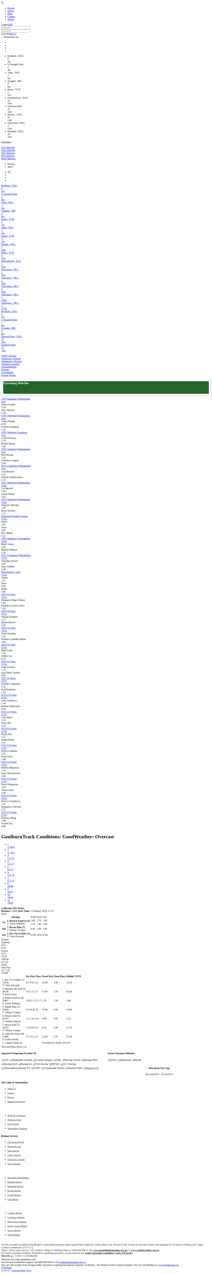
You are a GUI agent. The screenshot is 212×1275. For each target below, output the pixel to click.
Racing (10, 8)
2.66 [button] (3, 709)
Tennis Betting (13, 1235)
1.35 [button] (3, 670)
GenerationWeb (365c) (22, 1270)
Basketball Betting (15, 1186)
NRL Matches (8, 150)
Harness (5, 369)
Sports (10, 11)
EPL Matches (7, 156)
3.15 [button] (3, 513)
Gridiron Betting (14, 1213)
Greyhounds (7, 372)
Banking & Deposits (16, 1101)
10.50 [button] (69, 991)
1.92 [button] (3, 608)
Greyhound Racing (15, 1142)
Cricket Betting (14, 1195)
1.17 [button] (3, 619)
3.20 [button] (3, 407)
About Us (11, 1088)
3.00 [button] (3, 675)
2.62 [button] (3, 496)
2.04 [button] (3, 563)
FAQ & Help (13, 1124)
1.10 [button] (3, 653)
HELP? (13, 34)
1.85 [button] (56, 1018)
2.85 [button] (3, 530)
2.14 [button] (3, 535)
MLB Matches (8, 158)
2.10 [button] (3, 480)
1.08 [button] (3, 820)
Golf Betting (12, 1199)
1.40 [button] (3, 446)
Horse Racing (13, 1151)
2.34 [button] (3, 686)
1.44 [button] (3, 703)
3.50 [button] (3, 586)
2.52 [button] (3, 753)
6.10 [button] (3, 658)
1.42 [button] (3, 457)
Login (4, 24)
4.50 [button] (3, 424)
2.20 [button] (3, 547)
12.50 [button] (69, 982)
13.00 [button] (44, 991)
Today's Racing (8, 355)
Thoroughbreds (8, 367)
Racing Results (8, 375)
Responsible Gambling (17, 1128)
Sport (10, 166)
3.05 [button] (3, 524)
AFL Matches (8, 147)
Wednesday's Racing (11, 361)
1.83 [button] (3, 787)
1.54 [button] (3, 692)
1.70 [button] (44, 1000)
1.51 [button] (3, 580)
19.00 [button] (44, 1009)
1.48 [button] (3, 759)
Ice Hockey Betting (15, 1217)
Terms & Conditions (16, 1115)
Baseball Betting (14, 1182)
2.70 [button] (3, 440)
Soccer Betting (13, 1230)
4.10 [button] (68, 1018)
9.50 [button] (44, 1027)
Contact (11, 16)
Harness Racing (14, 1146)
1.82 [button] (3, 602)
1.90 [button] (3, 792)
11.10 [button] (69, 1027)
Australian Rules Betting (18, 1177)
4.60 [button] (3, 642)
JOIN (10, 24)
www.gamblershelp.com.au (145, 1250)
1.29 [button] (3, 413)
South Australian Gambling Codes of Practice (109, 1253)
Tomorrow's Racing (11, 358)
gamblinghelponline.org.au (72, 1262)
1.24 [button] (3, 804)
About (10, 19)
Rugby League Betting (17, 1226)
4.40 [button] (44, 1018)
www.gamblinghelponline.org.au (110, 1250)
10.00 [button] (44, 982)
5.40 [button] (3, 591)
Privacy (10, 1097)
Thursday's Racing (10, 364)
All (9, 172)
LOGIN (5, 34)
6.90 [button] (3, 826)
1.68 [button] (3, 569)
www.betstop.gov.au (168, 1265)
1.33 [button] (3, 720)
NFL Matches (8, 153)
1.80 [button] (68, 1000)
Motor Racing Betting (17, 1222)
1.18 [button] (56, 1000)
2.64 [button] (3, 463)
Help (9, 13)
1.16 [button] (3, 429)
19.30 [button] (69, 1036)
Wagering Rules (14, 1120)
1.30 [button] (3, 508)
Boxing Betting (14, 1190)
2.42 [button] (3, 742)
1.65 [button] (3, 474)
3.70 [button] (3, 809)
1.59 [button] (3, 552)
